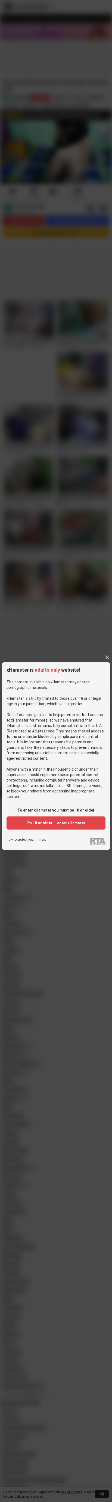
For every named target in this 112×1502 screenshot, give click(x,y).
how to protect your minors (26, 840)
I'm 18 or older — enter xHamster (56, 823)
